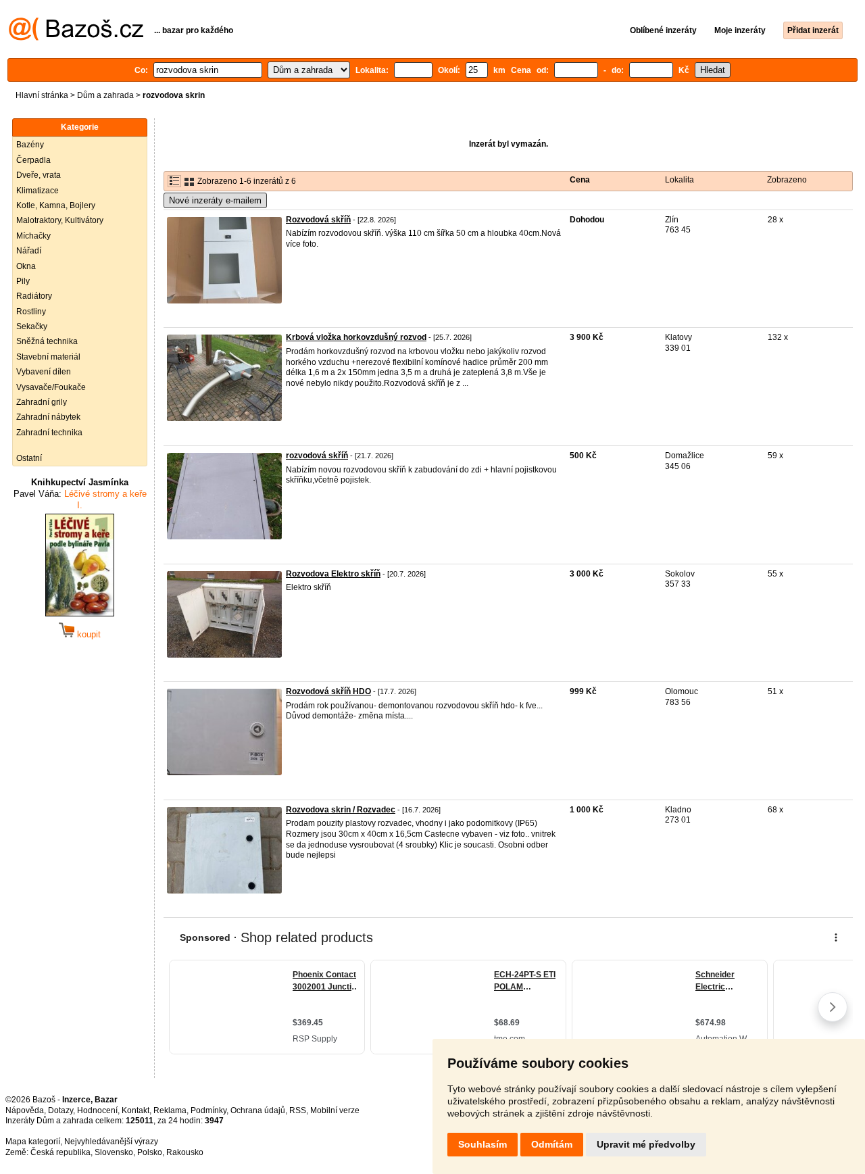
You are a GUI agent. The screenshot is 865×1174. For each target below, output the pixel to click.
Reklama (170, 1110)
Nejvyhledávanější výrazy (111, 1141)
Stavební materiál (48, 357)
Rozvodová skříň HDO (328, 691)
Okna (26, 266)
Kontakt (135, 1110)
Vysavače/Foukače (51, 387)
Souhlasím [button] (482, 1144)
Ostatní (29, 458)
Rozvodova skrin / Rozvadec (340, 809)
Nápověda (24, 1110)
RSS (297, 1110)
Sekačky (31, 326)
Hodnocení (97, 1110)
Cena (580, 180)
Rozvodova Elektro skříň (333, 574)
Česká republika (60, 1152)
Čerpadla (33, 160)
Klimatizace (37, 190)
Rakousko (184, 1152)
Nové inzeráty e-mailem (215, 200)
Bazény (30, 144)
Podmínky (208, 1110)
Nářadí (28, 250)
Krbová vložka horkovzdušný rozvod (356, 337)
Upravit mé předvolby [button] (646, 1144)
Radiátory (34, 296)
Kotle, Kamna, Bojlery (55, 205)
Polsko (149, 1152)
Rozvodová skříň (318, 219)
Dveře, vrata (38, 175)
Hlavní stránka (42, 95)
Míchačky (33, 236)
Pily (23, 281)
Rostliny (31, 311)
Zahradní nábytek (48, 417)
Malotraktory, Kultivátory (59, 220)
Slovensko (114, 1152)
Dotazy (60, 1110)
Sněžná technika (47, 341)
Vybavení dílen (43, 371)
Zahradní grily (41, 402)
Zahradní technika (49, 432)
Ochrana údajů (257, 1110)
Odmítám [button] (551, 1144)
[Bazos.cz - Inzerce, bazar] (76, 38)
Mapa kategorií (32, 1141)
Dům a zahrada (105, 95)
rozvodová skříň (317, 455)
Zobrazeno (787, 180)
